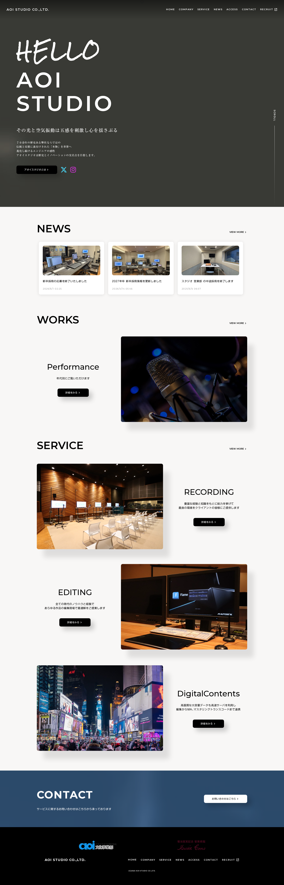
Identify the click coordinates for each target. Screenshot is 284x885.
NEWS (218, 9)
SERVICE (203, 9)
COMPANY (186, 9)
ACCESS (232, 9)
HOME (170, 9)
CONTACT (249, 9)
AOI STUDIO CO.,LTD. (65, 859)
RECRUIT (228, 859)
